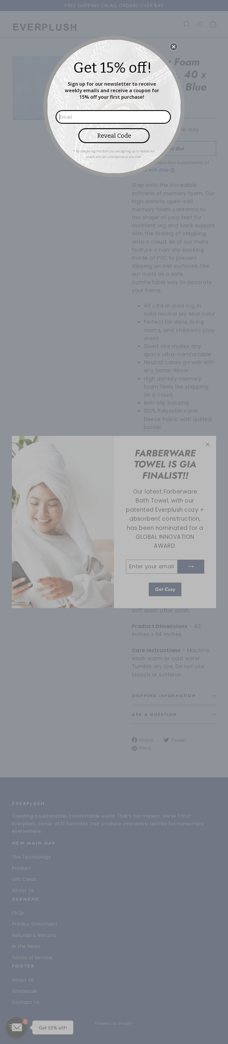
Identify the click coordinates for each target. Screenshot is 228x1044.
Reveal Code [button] (114, 135)
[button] (173, 46)
